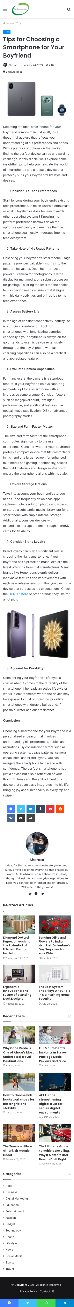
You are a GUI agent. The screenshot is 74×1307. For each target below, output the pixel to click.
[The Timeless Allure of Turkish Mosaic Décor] (19, 1133)
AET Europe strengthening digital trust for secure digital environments (50, 1104)
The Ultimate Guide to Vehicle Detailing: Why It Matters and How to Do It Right (54, 1152)
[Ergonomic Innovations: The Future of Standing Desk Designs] (19, 974)
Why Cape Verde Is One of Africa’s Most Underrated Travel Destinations (18, 1054)
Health (10, 1237)
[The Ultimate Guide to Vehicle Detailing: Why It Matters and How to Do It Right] (55, 1133)
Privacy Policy (28, 1291)
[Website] (31, 893)
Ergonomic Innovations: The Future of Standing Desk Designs (17, 993)
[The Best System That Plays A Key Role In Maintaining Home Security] (55, 974)
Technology (13, 1230)
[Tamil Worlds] (20, 9)
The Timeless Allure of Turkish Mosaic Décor (17, 1150)
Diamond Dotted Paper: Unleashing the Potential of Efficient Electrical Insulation (16, 945)
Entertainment (15, 1211)
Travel (10, 1268)
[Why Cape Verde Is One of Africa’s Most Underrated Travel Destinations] (19, 1035)
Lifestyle (11, 1243)
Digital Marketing (17, 1198)
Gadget (10, 1224)
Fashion (11, 1217)
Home (10, 23)
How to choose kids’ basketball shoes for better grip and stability (18, 1101)
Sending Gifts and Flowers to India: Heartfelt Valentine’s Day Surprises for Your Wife (54, 945)
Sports (10, 1262)
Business (11, 1192)
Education (12, 1205)
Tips (19, 23)
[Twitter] (21, 809)
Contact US (47, 1291)
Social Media (14, 1256)
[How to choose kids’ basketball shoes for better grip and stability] (19, 1082)
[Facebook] (11, 809)
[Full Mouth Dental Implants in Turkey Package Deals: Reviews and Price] (55, 1035)
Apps (9, 1185)
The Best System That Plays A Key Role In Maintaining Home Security (54, 993)
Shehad (12, 65)
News (9, 1249)
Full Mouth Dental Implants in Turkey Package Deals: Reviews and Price (53, 1054)
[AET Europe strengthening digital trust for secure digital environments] (55, 1082)
